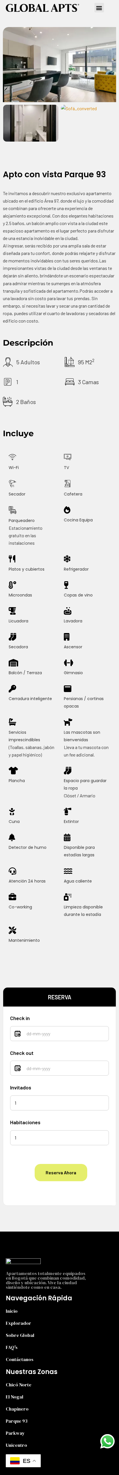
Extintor (71, 821)
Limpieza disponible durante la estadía (83, 910)
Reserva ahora (61, 1172)
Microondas (20, 595)
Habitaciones (25, 1122)
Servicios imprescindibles (24, 736)
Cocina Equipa (78, 520)
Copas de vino (78, 595)
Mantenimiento (24, 940)
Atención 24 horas (27, 881)
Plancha (17, 781)
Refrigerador (76, 569)
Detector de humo (28, 847)
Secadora (18, 647)
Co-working (20, 907)
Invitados (20, 1088)
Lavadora (73, 621)
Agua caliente (78, 881)
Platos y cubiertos (26, 569)
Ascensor (73, 647)
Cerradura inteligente (30, 699)
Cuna (14, 821)
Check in (20, 1018)
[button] (99, 7)
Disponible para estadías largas (79, 851)
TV (66, 467)
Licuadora (18, 621)
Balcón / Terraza (25, 673)
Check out (22, 1053)
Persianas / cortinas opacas (84, 702)
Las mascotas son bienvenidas (82, 736)
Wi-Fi (14, 467)
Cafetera (73, 494)
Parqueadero (22, 520)
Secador (17, 494)
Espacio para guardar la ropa (85, 784)
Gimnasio (73, 673)
